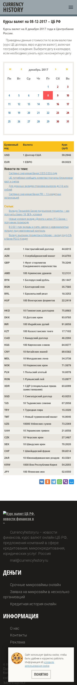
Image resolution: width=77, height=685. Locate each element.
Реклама (17, 642)
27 (29, 121)
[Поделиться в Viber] (65, 481)
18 (9, 113)
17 (68, 104)
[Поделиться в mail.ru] (71, 481)
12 (19, 104)
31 (68, 121)
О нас (14, 628)
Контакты (18, 635)
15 (48, 104)
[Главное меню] (70, 7)
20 (29, 113)
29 (48, 121)
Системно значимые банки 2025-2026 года (33, 173)
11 (9, 104)
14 (38, 104)
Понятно (41, 674)
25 (9, 121)
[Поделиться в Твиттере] (53, 481)
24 (68, 113)
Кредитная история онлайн (33, 604)
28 (38, 121)
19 (19, 113)
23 (57, 113)
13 (29, 104)
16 (57, 104)
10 (68, 95)
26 (19, 121)
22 (48, 113)
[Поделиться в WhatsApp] (59, 481)
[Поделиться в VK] (41, 481)
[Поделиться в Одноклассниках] (47, 481)
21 (38, 113)
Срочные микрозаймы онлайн (35, 585)
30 (57, 121)
